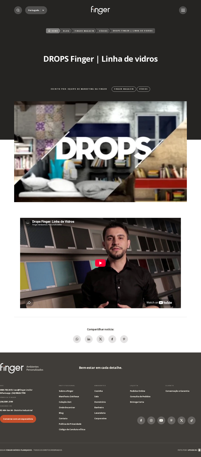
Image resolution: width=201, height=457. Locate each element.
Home (55, 31)
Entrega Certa (137, 402)
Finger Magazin (84, 31)
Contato (63, 418)
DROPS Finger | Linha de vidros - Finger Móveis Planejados (100, 10)
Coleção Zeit (65, 402)
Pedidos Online (137, 391)
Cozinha (98, 391)
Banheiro (99, 407)
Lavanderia (99, 412)
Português (33, 10)
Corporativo (100, 418)
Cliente (170, 385)
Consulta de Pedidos (140, 396)
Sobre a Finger (66, 391)
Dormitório (100, 402)
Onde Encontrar (67, 407)
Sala (96, 396)
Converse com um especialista (18, 418)
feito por (187, 450)
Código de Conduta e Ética (72, 429)
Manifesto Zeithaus (69, 396)
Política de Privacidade (70, 423)
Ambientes (100, 385)
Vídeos (103, 31)
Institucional (67, 385)
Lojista (134, 385)
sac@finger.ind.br (23, 389)
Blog (66, 31)
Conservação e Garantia (177, 391)
